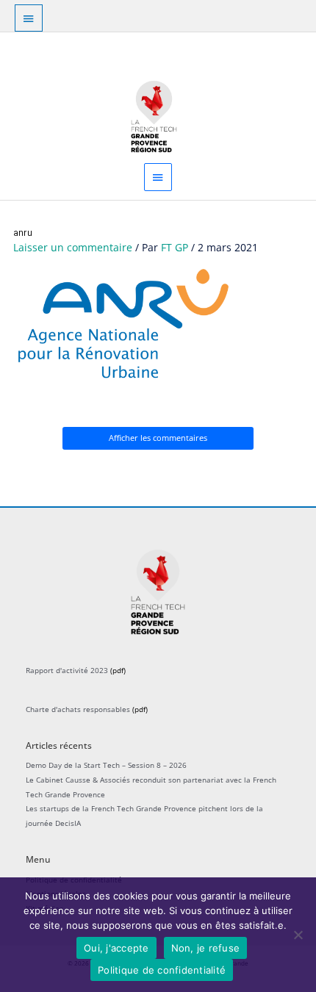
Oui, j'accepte (116, 948)
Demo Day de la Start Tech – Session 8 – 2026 (106, 765)
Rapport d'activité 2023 (67, 670)
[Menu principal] (158, 176)
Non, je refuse (205, 948)
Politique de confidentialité (162, 970)
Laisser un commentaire (72, 247)
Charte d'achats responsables (78, 709)
